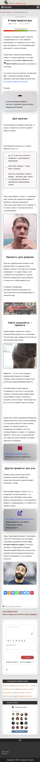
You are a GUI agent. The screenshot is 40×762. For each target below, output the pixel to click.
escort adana (7, 693)
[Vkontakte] (5, 593)
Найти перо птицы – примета (26, 686)
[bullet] (21, 641)
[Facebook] (13, 593)
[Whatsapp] (17, 593)
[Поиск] (38, 7)
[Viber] (20, 593)
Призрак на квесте (27, 689)
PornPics (6, 686)
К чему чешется (6, 12)
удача (12, 606)
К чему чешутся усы (20, 20)
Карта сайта (5, 751)
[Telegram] (24, 593)
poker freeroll (7, 696)
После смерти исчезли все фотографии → (20, 614)
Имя (8, 648)
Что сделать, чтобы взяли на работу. (20, 519)
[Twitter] (28, 593)
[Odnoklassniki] (9, 593)
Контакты (4, 753)
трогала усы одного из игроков (15, 82)
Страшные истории (26, 760)
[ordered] (19, 641)
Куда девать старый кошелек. (17, 454)
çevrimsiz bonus (8, 689)
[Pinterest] (32, 593)
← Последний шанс (9, 612)
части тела (18, 606)
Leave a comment (24, 23)
